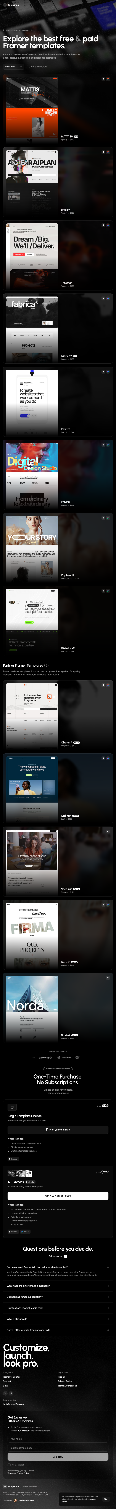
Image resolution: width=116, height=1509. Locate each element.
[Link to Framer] (11, 1393)
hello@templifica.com (13, 1404)
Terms (10, 1473)
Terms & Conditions (67, 1385)
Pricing (61, 1376)
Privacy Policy (23, 1473)
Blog (5, 1385)
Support (7, 1381)
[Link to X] (5, 1393)
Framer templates (12, 1376)
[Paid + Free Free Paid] (13, 67)
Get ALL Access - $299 (58, 1195)
